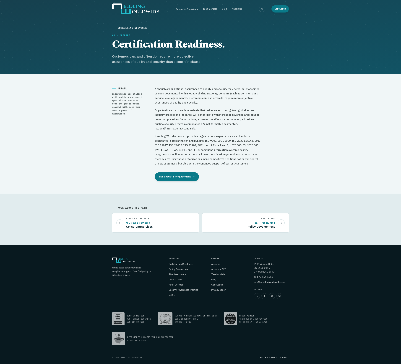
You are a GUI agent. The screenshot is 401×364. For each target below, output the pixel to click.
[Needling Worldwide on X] (272, 296)
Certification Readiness (181, 264)
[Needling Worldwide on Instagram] (279, 296)
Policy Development (179, 269)
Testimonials (210, 8)
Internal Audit (176, 279)
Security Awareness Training (183, 289)
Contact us (217, 284)
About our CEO (218, 269)
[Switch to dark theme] (262, 9)
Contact (284, 357)
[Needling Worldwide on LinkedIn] (257, 296)
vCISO (172, 294)
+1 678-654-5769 (263, 276)
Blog (224, 8)
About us (237, 8)
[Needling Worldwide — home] (135, 8)
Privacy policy (218, 289)
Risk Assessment (177, 274)
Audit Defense (176, 284)
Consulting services (187, 9)
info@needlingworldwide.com (269, 282)
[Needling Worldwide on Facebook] (264, 296)
